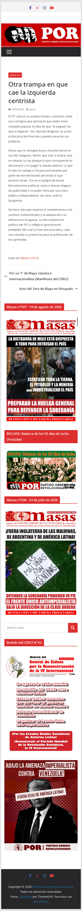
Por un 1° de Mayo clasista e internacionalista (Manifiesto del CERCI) (38, 276)
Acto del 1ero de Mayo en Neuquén (46, 289)
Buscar (73, 627)
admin (32, 109)
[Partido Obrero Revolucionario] (41, 26)
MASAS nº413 (29, 258)
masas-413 (15, 75)
